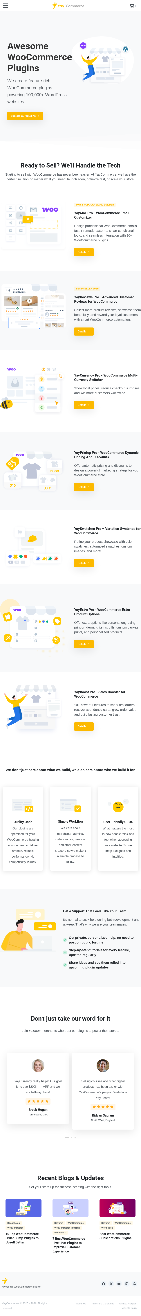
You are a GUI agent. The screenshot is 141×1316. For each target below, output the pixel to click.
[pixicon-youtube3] (119, 1284)
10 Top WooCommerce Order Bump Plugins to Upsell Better (22, 1238)
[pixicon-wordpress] (134, 1284)
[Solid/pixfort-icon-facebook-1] (103, 1284)
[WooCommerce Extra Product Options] (33, 628)
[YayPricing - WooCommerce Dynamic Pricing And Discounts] (33, 471)
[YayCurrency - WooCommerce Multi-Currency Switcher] (33, 391)
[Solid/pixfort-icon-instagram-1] (127, 1284)
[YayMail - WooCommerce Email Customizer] (33, 226)
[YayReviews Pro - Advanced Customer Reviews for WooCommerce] (33, 306)
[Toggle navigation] (5, 6)
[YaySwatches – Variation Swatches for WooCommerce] (33, 547)
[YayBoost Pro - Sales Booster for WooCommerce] (33, 710)
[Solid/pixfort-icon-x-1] (111, 1284)
